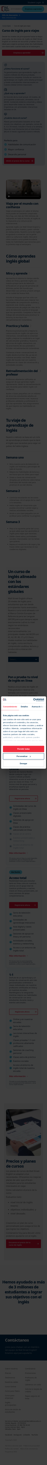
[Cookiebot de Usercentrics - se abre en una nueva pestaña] (33, 699)
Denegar (23, 763)
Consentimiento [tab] (10, 707)
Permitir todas (23, 749)
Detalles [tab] (24, 707)
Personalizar (22, 756)
